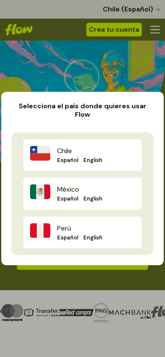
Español (67, 160)
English (92, 160)
